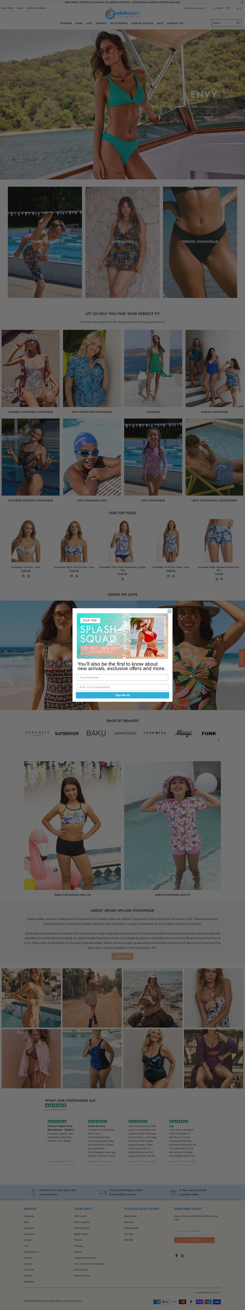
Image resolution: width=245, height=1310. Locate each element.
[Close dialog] (169, 611)
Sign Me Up (122, 695)
